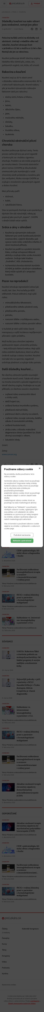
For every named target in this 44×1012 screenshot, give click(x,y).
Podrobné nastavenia (22, 535)
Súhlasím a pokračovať (22, 541)
